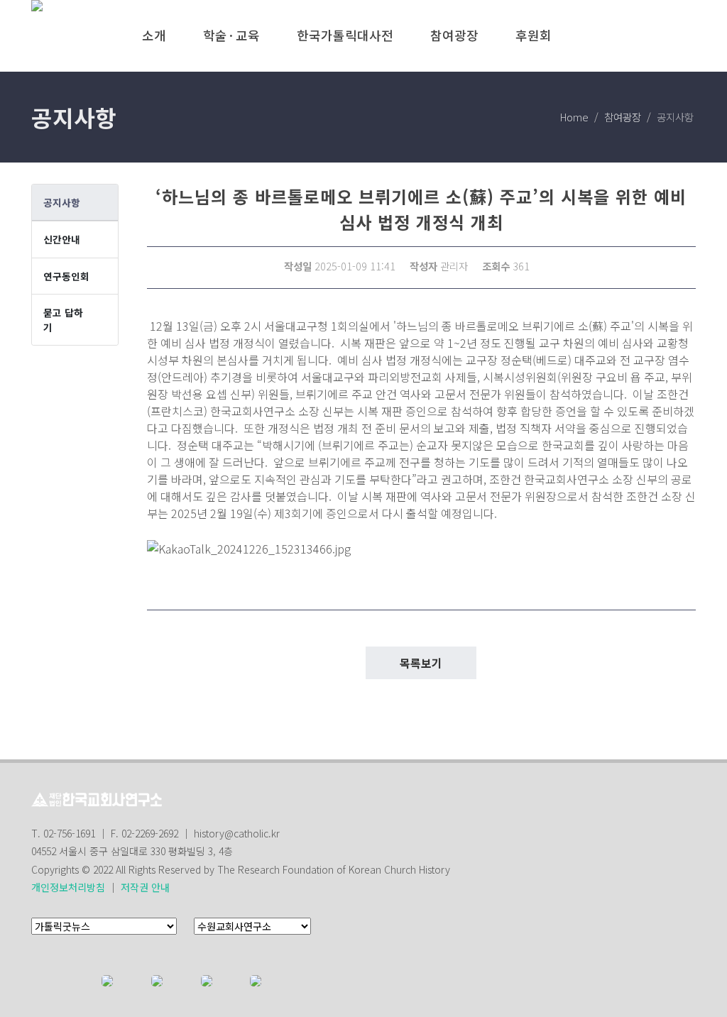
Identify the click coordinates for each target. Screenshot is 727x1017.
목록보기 (421, 662)
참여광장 (622, 116)
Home (574, 116)
